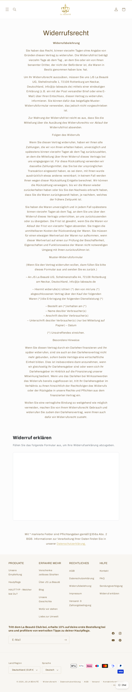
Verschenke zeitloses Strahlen (49, 572)
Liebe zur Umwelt (48, 616)
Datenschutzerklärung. (71, 543)
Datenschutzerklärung (81, 578)
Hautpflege (15, 582)
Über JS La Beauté (49, 582)
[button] (7, 9)
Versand (95, 682)
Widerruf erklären (109, 593)
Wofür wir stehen (48, 609)
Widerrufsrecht (50, 682)
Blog (41, 589)
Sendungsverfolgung (111, 586)
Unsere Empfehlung (15, 572)
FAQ (102, 578)
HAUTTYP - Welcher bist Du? (20, 591)
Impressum (75, 593)
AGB (72, 571)
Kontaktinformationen (113, 682)
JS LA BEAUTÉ (32, 682)
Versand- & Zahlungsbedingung (80, 603)
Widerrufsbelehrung (80, 586)
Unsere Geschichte (45, 599)
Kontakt (104, 571)
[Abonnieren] (65, 640)
